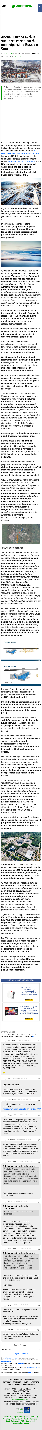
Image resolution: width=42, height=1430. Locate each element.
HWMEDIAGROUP (29, 1384)
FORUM (17, 1384)
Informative (11, 1040)
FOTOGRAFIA (35, 1382)
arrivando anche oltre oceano (21, 161)
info (33, 1036)
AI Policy (6, 1419)
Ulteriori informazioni (20, 1400)
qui (29, 1373)
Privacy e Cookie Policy (28, 1417)
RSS (22, 1421)
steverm (10, 1329)
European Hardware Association (20, 1411)
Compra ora (29, 999)
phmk (9, 1078)
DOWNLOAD (17, 1382)
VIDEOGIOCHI (29, 1379)
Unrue (10, 1115)
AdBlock (24, 1419)
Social (28, 1421)
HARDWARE (18, 1379)
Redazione (34, 1419)
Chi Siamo (7, 1417)
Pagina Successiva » (21, 1354)
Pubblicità (15, 1419)
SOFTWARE (6, 1382)
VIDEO (10, 1384)
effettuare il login (12, 1358)
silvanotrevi (11, 1139)
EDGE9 (26, 1382)
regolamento (32, 1367)
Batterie (18, 56)
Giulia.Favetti (12, 1162)
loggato (21, 1363)
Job (33, 1421)
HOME (9, 1379)
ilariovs (10, 1305)
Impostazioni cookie (21, 1423)
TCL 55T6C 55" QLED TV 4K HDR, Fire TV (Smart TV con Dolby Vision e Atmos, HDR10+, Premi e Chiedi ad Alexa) (29, 1011)
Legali (15, 1417)
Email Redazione (12, 1421)
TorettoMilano (12, 1100)
